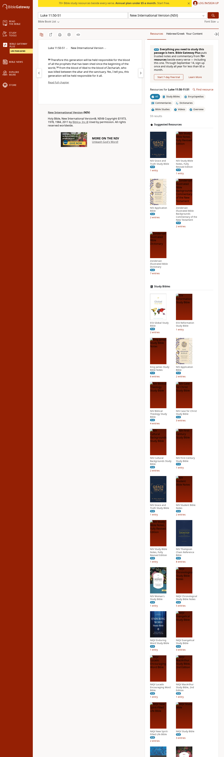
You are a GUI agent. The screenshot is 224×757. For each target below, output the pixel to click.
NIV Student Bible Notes (185, 507)
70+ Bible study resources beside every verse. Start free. (114, 3)
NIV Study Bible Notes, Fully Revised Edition (184, 163)
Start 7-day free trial (168, 77)
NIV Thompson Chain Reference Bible (185, 552)
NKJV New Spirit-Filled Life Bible (159, 733)
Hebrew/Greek (175, 33)
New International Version (65, 112)
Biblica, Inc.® (80, 122)
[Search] (213, 15)
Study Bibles (162, 286)
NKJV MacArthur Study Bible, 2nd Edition (185, 687)
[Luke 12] (140, 73)
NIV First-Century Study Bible (185, 459)
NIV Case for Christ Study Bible (186, 412)
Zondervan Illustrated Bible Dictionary (159, 263)
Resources (156, 33)
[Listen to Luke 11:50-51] (78, 34)
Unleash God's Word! (105, 142)
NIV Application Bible (158, 209)
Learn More (195, 77)
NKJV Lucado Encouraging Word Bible (160, 687)
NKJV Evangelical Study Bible (185, 642)
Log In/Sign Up (208, 3)
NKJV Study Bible (185, 731)
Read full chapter (58, 82)
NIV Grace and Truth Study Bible (159, 162)
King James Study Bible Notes (159, 368)
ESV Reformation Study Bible (185, 324)
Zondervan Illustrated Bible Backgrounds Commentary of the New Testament (186, 213)
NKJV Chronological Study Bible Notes (186, 598)
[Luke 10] (39, 73)
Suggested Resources (168, 124)
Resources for (169, 89)
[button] (205, 3)
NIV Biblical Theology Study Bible (158, 414)
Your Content (194, 33)
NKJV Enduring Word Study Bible (159, 642)
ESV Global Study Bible (159, 324)
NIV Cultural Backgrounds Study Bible (160, 460)
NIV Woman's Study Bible (157, 598)
